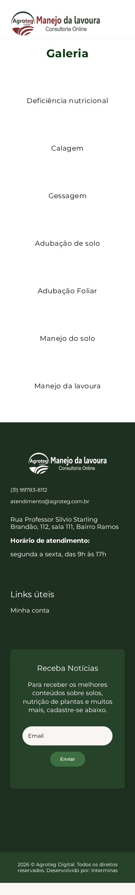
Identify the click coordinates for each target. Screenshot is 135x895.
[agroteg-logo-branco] (67, 455)
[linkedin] (73, 812)
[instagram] (61, 812)
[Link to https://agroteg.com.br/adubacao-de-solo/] (66, 219)
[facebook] (49, 812)
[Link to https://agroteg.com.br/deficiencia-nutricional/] (66, 77)
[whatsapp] (85, 812)
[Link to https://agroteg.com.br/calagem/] (66, 124)
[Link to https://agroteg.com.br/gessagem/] (66, 172)
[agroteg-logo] (55, 13)
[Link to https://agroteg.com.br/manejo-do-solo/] (66, 314)
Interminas (104, 870)
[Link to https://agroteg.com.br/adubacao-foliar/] (66, 267)
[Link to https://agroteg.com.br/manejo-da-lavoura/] (66, 362)
